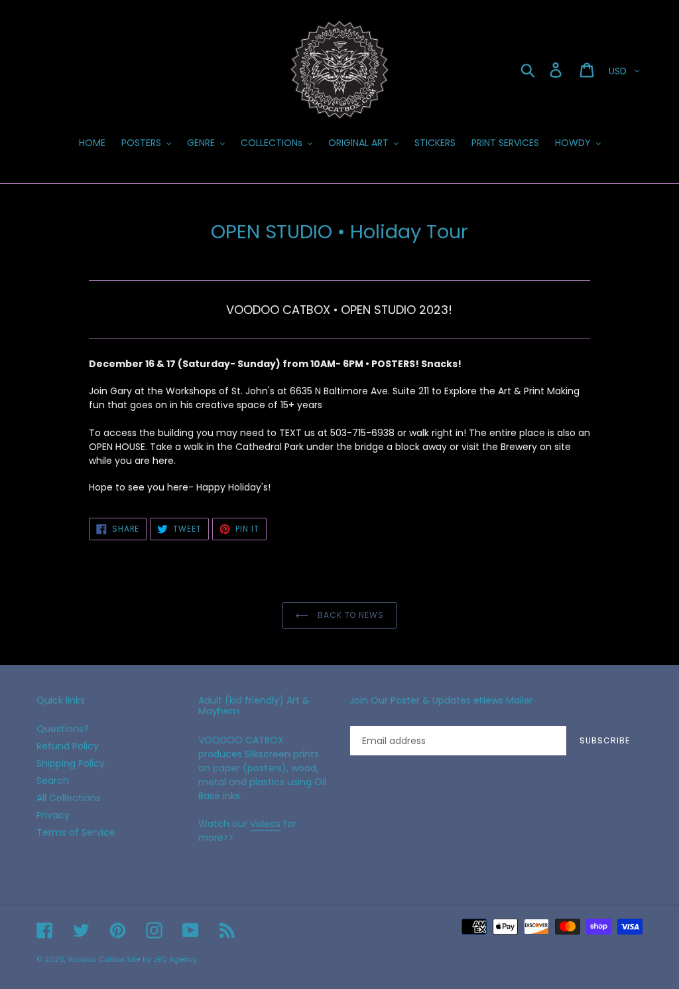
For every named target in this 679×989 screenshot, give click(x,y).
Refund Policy (67, 746)
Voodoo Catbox (96, 959)
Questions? (62, 728)
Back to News (349, 615)
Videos (265, 823)
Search (52, 780)
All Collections (68, 797)
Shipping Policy (70, 763)
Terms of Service (75, 832)
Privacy (53, 815)
